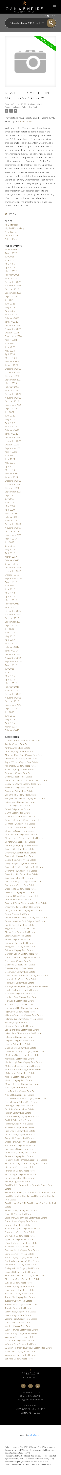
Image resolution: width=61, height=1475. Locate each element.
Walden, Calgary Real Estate (18, 1326)
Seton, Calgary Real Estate (17, 1224)
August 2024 (11, 339)
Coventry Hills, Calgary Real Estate (21, 874)
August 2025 (11, 296)
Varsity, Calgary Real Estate (18, 1315)
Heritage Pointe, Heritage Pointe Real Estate (26, 986)
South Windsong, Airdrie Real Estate (22, 1261)
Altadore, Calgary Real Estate (19, 751)
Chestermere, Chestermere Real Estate (24, 838)
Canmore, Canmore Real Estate (20, 816)
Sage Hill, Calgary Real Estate (19, 1214)
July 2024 (9, 343)
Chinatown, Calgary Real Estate (20, 841)
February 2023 (12, 386)
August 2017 (11, 625)
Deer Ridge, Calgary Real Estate (20, 888)
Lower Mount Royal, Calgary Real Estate (24, 1051)
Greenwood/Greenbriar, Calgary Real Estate (26, 975)
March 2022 (11, 426)
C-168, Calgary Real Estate (17, 809)
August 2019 (11, 538)
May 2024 (10, 350)
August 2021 (11, 451)
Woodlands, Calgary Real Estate (20, 1355)
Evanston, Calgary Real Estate (19, 943)
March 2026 (11, 271)
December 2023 (13, 368)
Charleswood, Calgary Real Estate (21, 834)
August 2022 (11, 408)
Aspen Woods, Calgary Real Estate (21, 762)
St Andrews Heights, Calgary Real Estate (24, 1275)
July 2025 (9, 300)
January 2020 (11, 520)
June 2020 (10, 502)
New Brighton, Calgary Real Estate (21, 1091)
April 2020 (10, 509)
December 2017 (13, 611)
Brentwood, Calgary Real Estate (20, 794)
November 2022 (13, 397)
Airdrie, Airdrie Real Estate (17, 747)
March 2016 (11, 683)
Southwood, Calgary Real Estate (20, 1264)
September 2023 (13, 379)
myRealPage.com (35, 1435)
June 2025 (10, 303)
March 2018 (11, 600)
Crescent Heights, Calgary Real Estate (23, 881)
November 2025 (13, 285)
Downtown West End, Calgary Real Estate (25, 921)
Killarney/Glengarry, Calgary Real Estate (24, 1015)
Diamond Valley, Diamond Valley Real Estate (26, 903)
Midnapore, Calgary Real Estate (20, 1073)
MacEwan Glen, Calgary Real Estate (22, 1055)
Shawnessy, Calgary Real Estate (20, 1232)
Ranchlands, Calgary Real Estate (20, 1145)
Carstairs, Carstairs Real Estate (20, 827)
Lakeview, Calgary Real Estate (19, 1036)
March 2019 (11, 556)
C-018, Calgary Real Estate (17, 805)
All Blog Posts (11, 224)
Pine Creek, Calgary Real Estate (20, 1130)
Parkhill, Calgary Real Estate (18, 1120)
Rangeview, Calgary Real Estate (20, 1148)
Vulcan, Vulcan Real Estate (17, 1322)
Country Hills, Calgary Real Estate (21, 870)
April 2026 (10, 267)
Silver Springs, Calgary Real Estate (21, 1243)
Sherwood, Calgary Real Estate (20, 1235)
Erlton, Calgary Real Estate (17, 939)
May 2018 (10, 592)
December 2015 (13, 694)
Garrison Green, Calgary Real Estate (22, 953)
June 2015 (10, 715)
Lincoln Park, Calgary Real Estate (20, 1047)
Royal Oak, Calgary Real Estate (19, 1177)
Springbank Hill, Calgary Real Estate (22, 1268)
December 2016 (13, 654)
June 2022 (10, 415)
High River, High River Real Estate (21, 993)
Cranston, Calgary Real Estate (19, 877)
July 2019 (9, 542)
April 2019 (10, 553)
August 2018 (11, 582)
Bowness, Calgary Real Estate (19, 787)
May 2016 (10, 676)
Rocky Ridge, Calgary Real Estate (20, 1174)
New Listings (11, 231)
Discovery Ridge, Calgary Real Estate (22, 906)
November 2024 (13, 329)
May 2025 (10, 307)
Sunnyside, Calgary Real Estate (19, 1290)
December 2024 (13, 325)
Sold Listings (11, 239)
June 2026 (10, 260)
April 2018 (10, 596)
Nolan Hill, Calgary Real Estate (19, 1094)
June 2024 (10, 347)
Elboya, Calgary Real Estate (18, 935)
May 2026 (10, 264)
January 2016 (11, 690)
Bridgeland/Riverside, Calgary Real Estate (25, 798)
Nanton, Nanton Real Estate (18, 1087)
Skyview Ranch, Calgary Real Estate (22, 1250)
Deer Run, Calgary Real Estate (19, 892)
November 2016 (13, 657)
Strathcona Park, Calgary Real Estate (22, 1279)
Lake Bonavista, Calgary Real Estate (22, 1029)
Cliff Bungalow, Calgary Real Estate (21, 845)
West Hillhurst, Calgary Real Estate (21, 1329)
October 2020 (12, 488)
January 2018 (11, 607)
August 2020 (11, 495)
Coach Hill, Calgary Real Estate (19, 849)
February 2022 (12, 430)
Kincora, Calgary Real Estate (18, 1022)
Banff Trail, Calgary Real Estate (19, 769)
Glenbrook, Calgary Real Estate (20, 964)
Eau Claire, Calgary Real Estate (19, 924)
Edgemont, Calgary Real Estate (20, 928)
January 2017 (11, 650)
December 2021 (13, 437)
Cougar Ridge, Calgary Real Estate (21, 863)
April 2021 (10, 466)
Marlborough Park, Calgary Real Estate (23, 1062)
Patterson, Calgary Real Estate (19, 1127)
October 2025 (12, 289)
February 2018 (12, 603)
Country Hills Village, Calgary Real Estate (24, 867)
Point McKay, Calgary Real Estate (21, 1134)
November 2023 (13, 372)
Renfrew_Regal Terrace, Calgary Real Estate (26, 1159)
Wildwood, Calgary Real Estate (19, 1340)
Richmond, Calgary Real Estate (19, 1167)
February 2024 (12, 361)
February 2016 (12, 686)
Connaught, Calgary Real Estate (20, 856)
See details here (26, 121)
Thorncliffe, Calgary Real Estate (20, 1297)
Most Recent (11, 249)
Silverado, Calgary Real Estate (19, 1246)
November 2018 (13, 571)
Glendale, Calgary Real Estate (19, 968)
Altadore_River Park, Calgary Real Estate (24, 755)
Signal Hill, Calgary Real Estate (19, 1239)
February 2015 (12, 730)
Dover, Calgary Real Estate (18, 914)
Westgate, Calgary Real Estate (19, 1336)
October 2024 (12, 332)
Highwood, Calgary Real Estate (19, 1000)
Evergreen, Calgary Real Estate (20, 946)
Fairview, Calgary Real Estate (19, 950)
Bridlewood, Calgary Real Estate (20, 801)
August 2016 (11, 665)
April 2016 (10, 679)
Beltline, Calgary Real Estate (18, 776)
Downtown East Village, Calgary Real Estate (26, 917)
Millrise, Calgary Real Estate (18, 1076)
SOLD (54, 16)
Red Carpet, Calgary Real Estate (20, 1152)
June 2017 (10, 632)
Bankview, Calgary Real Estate (19, 773)
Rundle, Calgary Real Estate (18, 1181)
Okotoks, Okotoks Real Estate (19, 1109)
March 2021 (11, 469)
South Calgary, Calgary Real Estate (21, 1257)
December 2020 (13, 480)
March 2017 (11, 643)
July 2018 (9, 585)
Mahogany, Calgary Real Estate (25, 107)
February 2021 (12, 473)
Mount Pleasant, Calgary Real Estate (22, 1084)
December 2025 (13, 282)
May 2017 (10, 636)
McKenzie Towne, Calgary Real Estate (23, 1069)
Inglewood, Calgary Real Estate (20, 1011)
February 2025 (12, 318)
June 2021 (10, 459)
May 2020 (10, 506)
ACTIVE (43, 16)
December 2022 (13, 394)
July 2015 (9, 712)
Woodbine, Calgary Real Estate (20, 1351)
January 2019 (11, 564)
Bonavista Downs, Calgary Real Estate (23, 783)
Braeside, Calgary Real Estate (19, 791)
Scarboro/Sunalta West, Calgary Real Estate (26, 1217)
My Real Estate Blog (14, 228)
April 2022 (10, 423)
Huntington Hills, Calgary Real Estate (22, 1008)
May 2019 (10, 549)
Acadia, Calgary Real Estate (18, 744)
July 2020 (9, 498)
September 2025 (13, 292)
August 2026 (11, 253)
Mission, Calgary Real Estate (18, 1080)
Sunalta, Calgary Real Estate (18, 1282)
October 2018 (12, 574)
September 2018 (13, 578)
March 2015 (11, 726)
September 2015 (13, 704)
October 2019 (12, 531)
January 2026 (11, 278)
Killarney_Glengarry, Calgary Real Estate (24, 1018)
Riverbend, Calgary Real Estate (20, 1170)
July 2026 (9, 256)
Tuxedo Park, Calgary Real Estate (21, 1304)
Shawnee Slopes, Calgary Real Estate (22, 1228)
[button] (23, 1386)
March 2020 (11, 513)
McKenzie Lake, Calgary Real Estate (22, 1065)
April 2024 (10, 354)
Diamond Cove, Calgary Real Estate (22, 896)
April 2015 (10, 723)
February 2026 (12, 274)
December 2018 (13, 567)
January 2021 (11, 477)
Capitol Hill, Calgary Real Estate (20, 823)
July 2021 (9, 455)
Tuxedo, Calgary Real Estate (18, 1308)
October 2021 (12, 444)
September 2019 (13, 535)
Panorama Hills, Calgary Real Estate (22, 1116)
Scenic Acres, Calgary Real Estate (21, 1221)
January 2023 (11, 390)
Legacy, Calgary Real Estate (18, 1044)
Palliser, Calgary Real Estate (18, 1112)
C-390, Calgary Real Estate (17, 812)
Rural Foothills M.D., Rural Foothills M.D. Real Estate (30, 1192)
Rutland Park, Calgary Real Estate (21, 1210)
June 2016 (10, 672)
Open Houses (11, 235)
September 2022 (13, 404)
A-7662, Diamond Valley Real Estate (22, 740)
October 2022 (12, 401)
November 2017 (13, 614)
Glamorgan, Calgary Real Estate (20, 961)
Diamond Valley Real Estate (18, 899)
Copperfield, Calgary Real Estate (20, 859)
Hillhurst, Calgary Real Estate (19, 1004)
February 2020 (12, 516)
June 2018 (10, 589)
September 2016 (13, 661)
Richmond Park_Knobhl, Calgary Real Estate (26, 1163)
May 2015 (10, 719)
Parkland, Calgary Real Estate (19, 1123)
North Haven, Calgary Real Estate (21, 1102)
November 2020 (13, 484)
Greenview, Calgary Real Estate (20, 971)
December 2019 (13, 524)
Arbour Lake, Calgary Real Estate (21, 758)
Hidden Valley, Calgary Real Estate (21, 989)
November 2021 (13, 441)
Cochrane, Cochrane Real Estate (20, 852)
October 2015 (12, 701)
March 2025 (11, 314)
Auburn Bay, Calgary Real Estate (20, 765)
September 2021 (13, 448)
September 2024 (13, 336)
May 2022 (10, 419)
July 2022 (9, 412)
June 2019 (10, 545)
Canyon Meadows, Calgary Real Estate (23, 820)
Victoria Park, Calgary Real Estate (21, 1318)
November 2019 (13, 527)
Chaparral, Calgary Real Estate (19, 830)
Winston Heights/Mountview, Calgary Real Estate (28, 1347)
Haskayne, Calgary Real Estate (19, 982)
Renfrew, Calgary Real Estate (19, 1156)
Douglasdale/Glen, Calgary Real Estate (23, 910)
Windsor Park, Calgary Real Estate (21, 1344)
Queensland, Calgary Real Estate (20, 1141)
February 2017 (12, 647)
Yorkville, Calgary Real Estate (19, 1358)
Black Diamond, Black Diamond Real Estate (26, 780)
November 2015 (13, 697)
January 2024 (11, 365)
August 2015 (11, 708)
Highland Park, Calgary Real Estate (21, 997)
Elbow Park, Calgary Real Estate (20, 932)
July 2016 (9, 668)
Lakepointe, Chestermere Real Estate (23, 1033)
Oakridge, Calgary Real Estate (19, 1105)
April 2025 (10, 310)
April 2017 (10, 639)
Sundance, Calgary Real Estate (19, 1286)
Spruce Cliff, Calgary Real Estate (20, 1271)
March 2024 (11, 357)
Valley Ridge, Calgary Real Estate (20, 1311)
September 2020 (13, 491)
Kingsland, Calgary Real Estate (19, 1026)
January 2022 (11, 433)
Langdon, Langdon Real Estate (19, 1040)
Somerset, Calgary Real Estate (19, 1253)
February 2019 (12, 560)
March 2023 (11, 383)
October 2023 (12, 376)
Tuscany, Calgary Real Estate (18, 1300)
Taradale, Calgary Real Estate (19, 1293)
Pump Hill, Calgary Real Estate (19, 1138)
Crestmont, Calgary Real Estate (20, 885)
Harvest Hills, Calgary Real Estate (21, 979)
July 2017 (9, 629)
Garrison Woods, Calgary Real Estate (22, 957)
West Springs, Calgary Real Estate (21, 1333)
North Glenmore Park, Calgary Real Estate (25, 1098)
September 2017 (13, 621)
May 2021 (10, 462)
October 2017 (12, 618)
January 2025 (11, 321)
